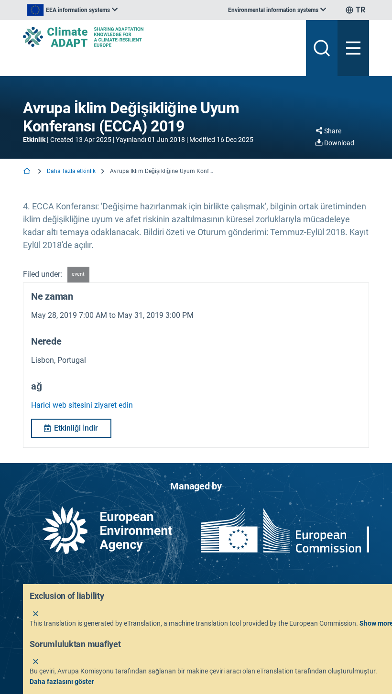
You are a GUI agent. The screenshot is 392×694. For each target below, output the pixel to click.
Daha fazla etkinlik (71, 171)
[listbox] (72, 10)
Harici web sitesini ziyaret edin (82, 405)
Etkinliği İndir (76, 428)
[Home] (28, 172)
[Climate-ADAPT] (160, 37)
